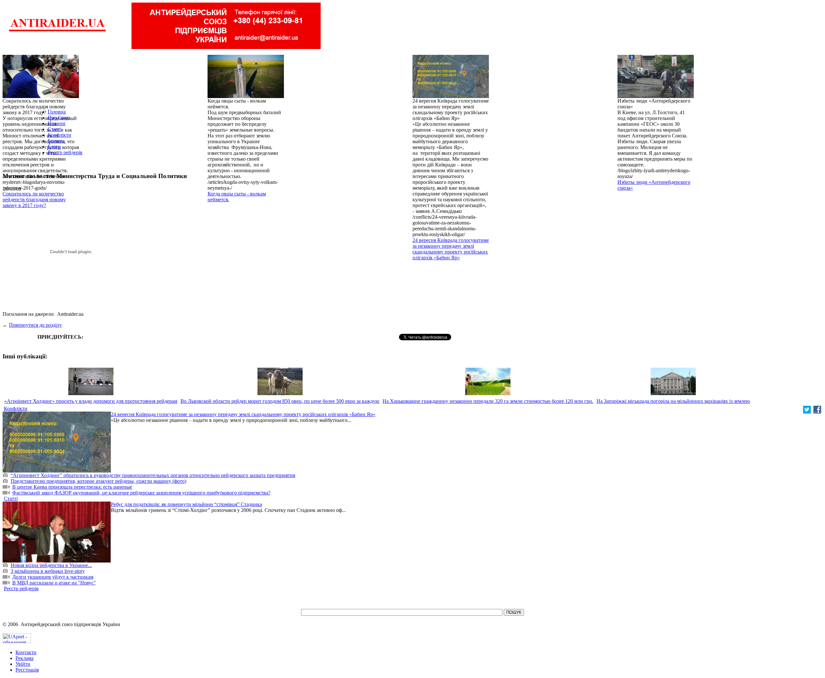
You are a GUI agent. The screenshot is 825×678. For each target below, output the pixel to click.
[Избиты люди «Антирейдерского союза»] (655, 96)
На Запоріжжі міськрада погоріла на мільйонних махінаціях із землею (673, 401)
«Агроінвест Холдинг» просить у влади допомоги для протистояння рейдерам (90, 401)
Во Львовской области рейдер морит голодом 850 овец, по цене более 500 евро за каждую (279, 401)
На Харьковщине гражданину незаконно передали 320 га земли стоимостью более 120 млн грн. (488, 401)
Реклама (24, 658)
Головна (57, 112)
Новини (56, 123)
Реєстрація (27, 670)
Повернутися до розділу (35, 325)
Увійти (22, 664)
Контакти (25, 652)
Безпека (56, 141)
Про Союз (59, 117)
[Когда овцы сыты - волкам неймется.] (246, 96)
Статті (55, 129)
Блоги (54, 146)
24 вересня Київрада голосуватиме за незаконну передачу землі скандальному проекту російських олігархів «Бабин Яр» (450, 248)
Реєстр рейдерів (65, 152)
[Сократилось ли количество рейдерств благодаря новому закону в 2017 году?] (41, 96)
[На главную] (57, 30)
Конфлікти (59, 135)
